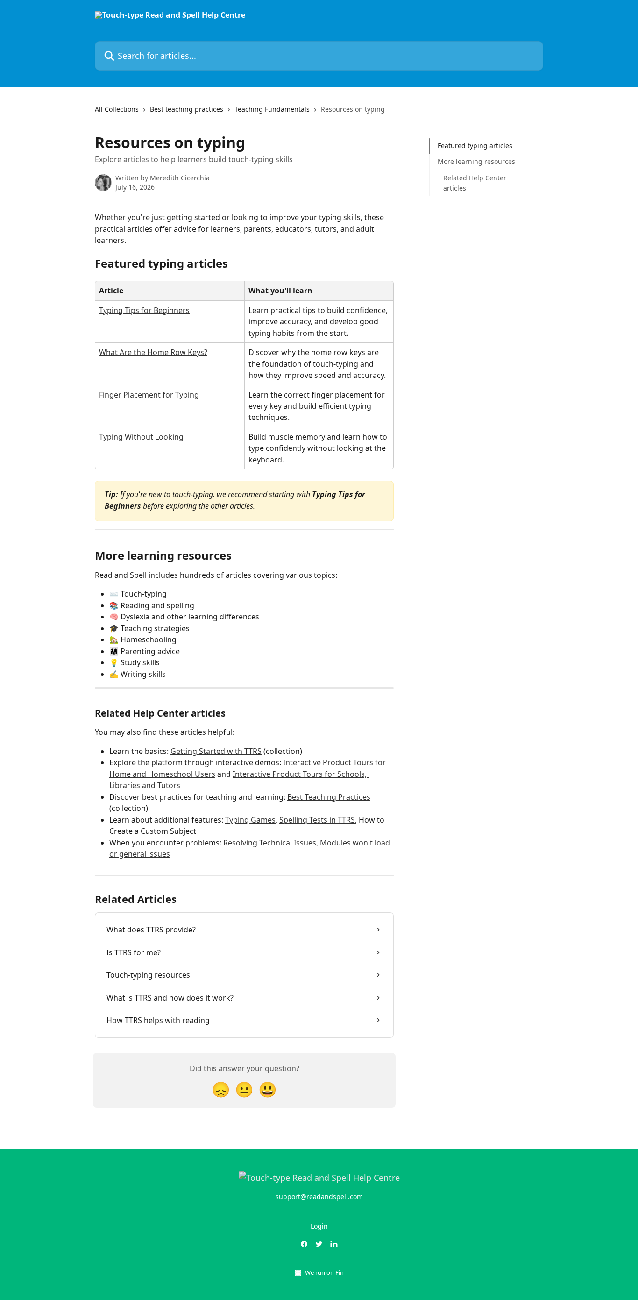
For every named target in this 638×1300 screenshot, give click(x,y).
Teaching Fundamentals (272, 109)
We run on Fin (324, 1272)
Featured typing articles (475, 145)
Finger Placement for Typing (149, 395)
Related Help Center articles (474, 182)
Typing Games (250, 820)
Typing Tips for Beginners (144, 310)
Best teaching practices (186, 109)
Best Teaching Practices (328, 797)
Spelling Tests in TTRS (317, 820)
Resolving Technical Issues (269, 843)
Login (319, 1226)
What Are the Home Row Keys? (153, 352)
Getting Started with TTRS (216, 751)
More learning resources (476, 161)
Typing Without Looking (141, 437)
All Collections (117, 109)
